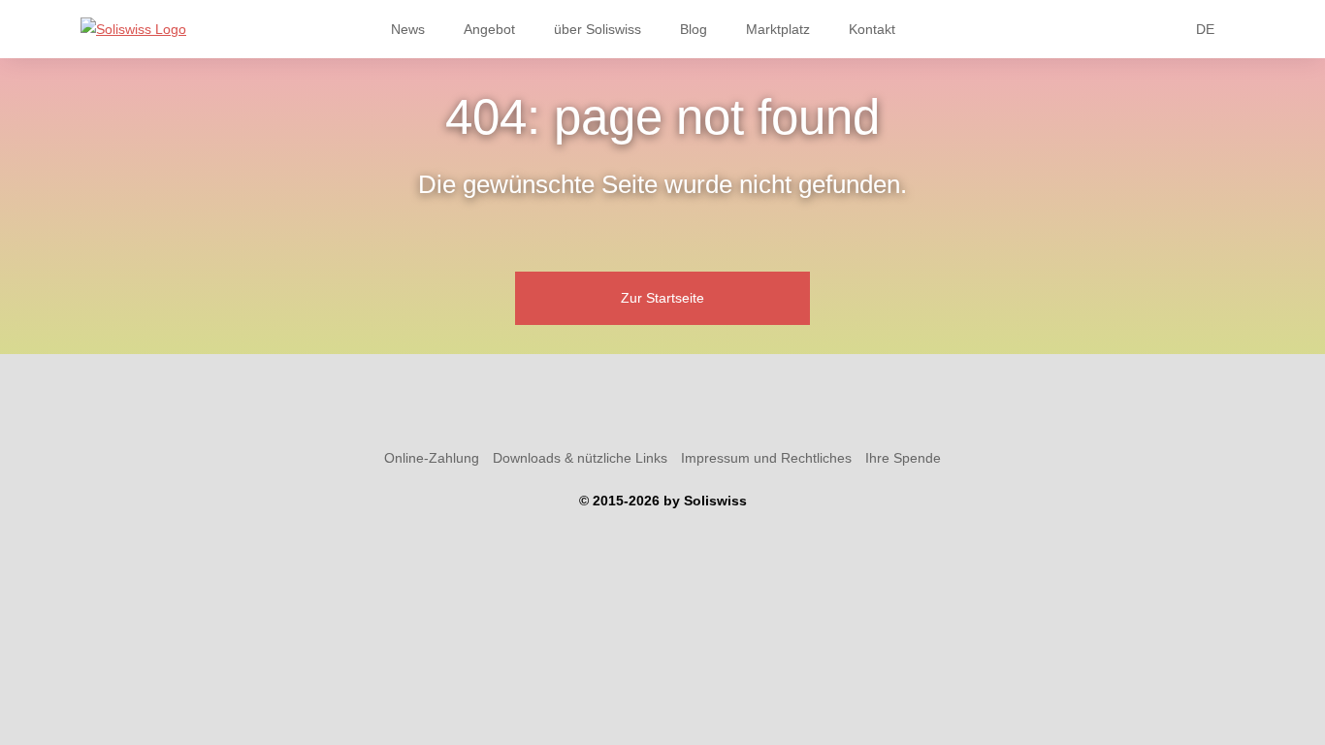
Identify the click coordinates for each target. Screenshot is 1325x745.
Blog (693, 29)
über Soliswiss (597, 29)
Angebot (489, 29)
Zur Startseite (662, 298)
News (408, 29)
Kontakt (872, 29)
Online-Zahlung (431, 458)
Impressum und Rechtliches (766, 458)
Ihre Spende (903, 458)
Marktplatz (778, 29)
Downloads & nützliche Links (580, 458)
